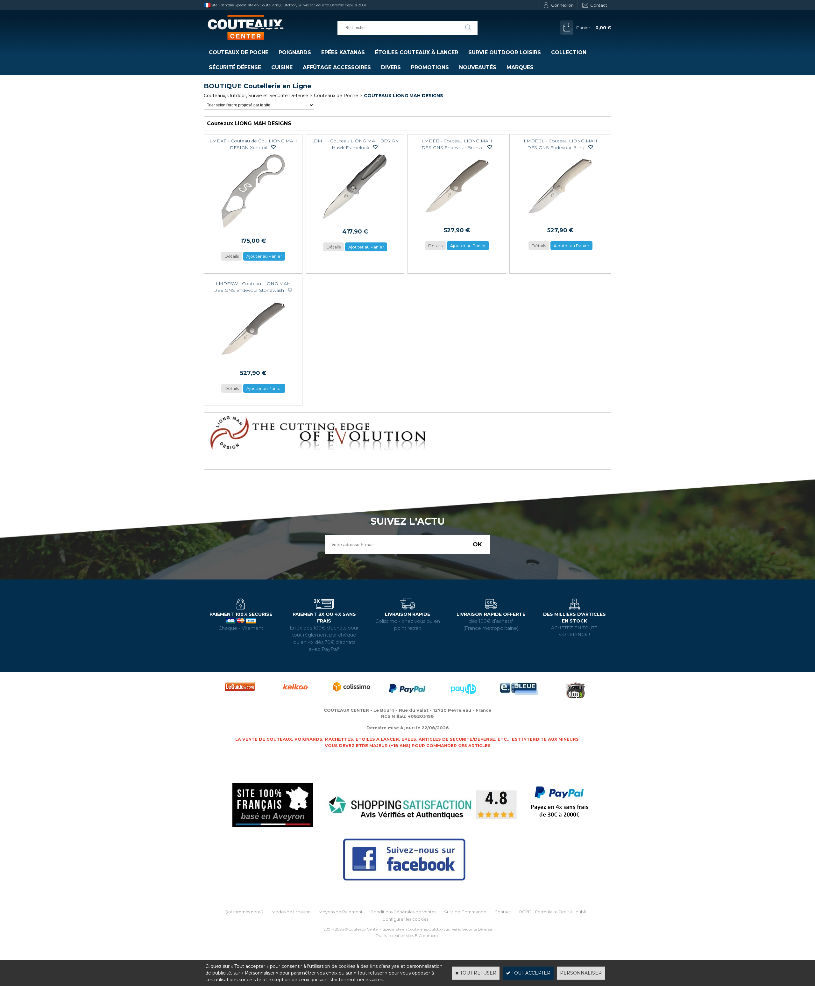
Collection (568, 52)
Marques (520, 67)
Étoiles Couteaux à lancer (416, 52)
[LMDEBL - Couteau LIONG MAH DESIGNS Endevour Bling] (560, 219)
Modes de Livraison (291, 911)
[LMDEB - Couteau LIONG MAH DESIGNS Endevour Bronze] (457, 219)
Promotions (430, 67)
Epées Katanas (343, 52)
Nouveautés (477, 67)
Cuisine (282, 67)
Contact (598, 5)
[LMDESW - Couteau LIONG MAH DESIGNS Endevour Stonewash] (253, 362)
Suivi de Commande (465, 911)
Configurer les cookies (405, 919)
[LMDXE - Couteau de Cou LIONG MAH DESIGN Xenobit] (253, 230)
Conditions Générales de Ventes (403, 911)
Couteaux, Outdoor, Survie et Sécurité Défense (256, 95)
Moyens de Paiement (341, 911)
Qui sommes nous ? (244, 911)
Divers (391, 67)
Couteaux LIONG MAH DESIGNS (403, 95)
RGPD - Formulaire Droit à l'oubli (552, 911)
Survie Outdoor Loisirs (504, 52)
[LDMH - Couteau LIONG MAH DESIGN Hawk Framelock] (355, 221)
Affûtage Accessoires (337, 67)
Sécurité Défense (235, 67)
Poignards (295, 52)
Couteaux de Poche (238, 52)
